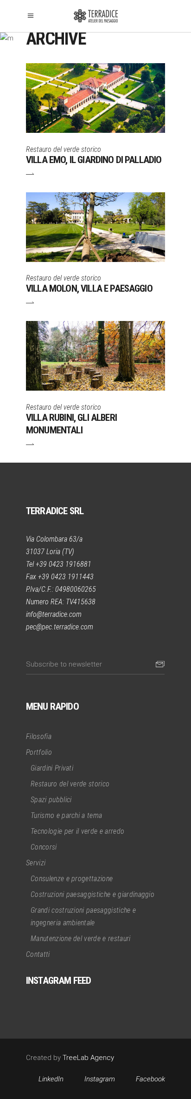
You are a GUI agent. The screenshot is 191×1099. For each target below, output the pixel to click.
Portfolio (39, 752)
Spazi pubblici (51, 799)
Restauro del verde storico (63, 149)
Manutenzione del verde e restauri (81, 938)
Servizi (35, 862)
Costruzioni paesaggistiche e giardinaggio (92, 894)
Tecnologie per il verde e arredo (77, 831)
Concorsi (44, 847)
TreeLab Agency (88, 1057)
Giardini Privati (52, 768)
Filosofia (38, 736)
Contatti (38, 954)
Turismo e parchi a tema (66, 815)
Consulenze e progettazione (72, 878)
